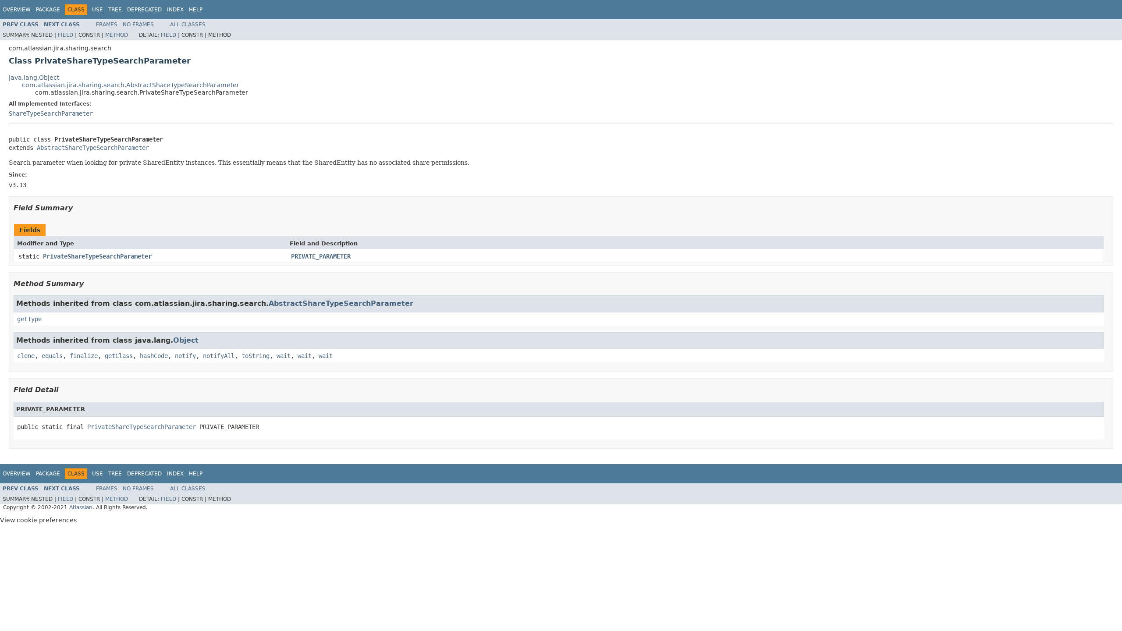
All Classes (188, 24)
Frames (106, 24)
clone (26, 355)
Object (186, 340)
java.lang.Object (34, 77)
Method (116, 35)
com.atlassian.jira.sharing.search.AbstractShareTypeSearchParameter (130, 85)
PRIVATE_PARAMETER (321, 256)
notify (185, 355)
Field (65, 35)
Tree (115, 10)
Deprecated (144, 10)
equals (52, 355)
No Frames (138, 24)
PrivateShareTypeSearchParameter (97, 256)
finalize (84, 355)
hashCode (154, 355)
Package (48, 10)
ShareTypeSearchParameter (51, 113)
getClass (119, 355)
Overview (17, 10)
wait (284, 355)
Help (195, 10)
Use (97, 10)
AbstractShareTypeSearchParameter (93, 147)
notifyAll (218, 355)
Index (175, 10)
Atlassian (80, 507)
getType (29, 319)
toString (255, 355)
